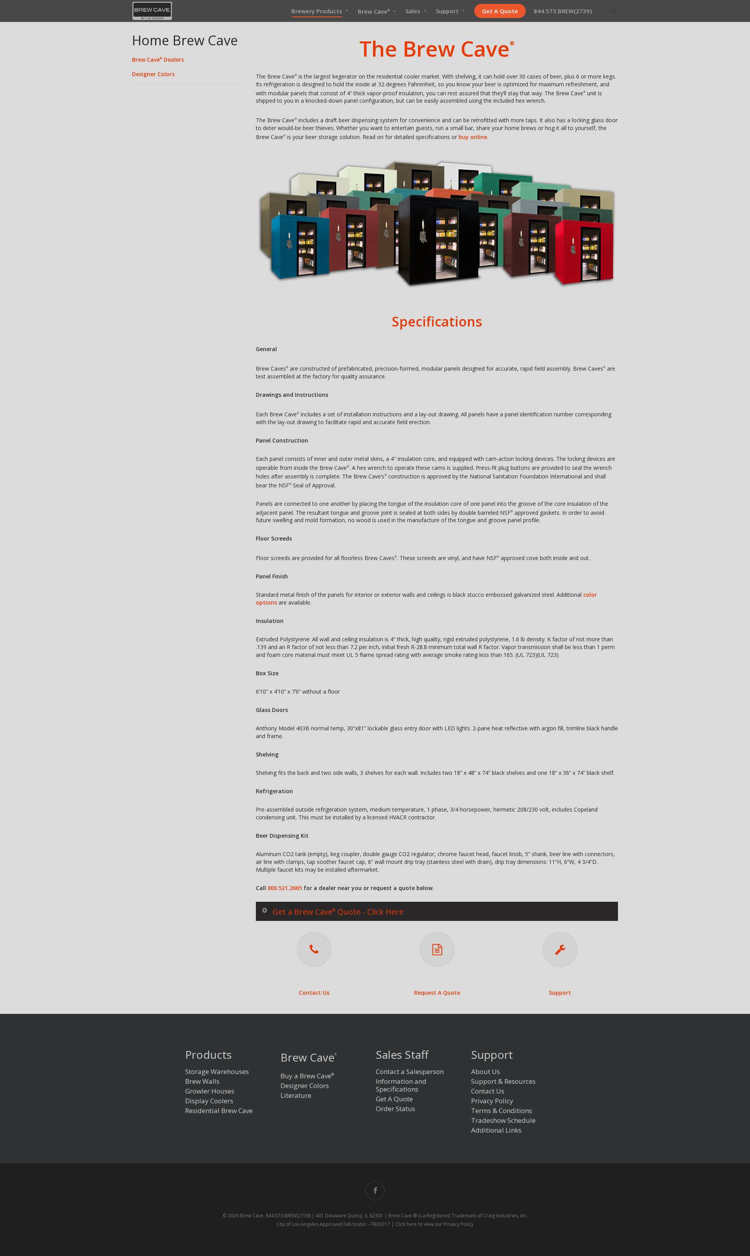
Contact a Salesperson (410, 1072)
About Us (485, 1072)
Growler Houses (209, 1091)
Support (560, 992)
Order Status (395, 1109)
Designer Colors (153, 74)
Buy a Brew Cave (307, 1075)
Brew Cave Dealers (158, 59)
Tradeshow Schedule (503, 1121)
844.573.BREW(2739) (288, 1215)
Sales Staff (402, 1055)
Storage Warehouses (217, 1072)
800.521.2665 (285, 888)
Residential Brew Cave (219, 1111)
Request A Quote (437, 992)
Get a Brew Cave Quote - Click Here (338, 911)
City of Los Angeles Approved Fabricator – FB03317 (333, 1224)
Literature (295, 1096)
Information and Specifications (401, 1086)
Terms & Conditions (501, 1111)
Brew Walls (202, 1082)
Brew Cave (308, 1057)
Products (208, 1055)
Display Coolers (209, 1101)
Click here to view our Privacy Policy (434, 1224)
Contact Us (314, 992)
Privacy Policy (492, 1101)
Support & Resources (503, 1082)
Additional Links (496, 1130)
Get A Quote (394, 1099)
